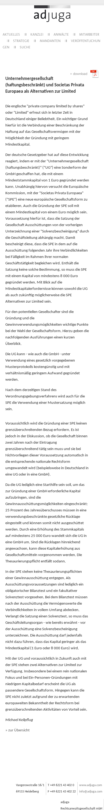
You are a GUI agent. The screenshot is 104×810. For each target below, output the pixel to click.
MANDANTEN (50, 41)
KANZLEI (36, 35)
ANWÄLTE (61, 35)
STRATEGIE (21, 41)
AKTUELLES (11, 35)
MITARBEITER (89, 35)
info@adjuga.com (90, 791)
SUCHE (25, 47)
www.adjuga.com (90, 785)
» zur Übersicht (17, 730)
